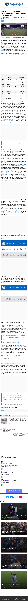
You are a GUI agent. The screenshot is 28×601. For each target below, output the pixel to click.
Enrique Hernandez (6, 101)
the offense (19, 324)
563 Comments (6, 18)
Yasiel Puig (8, 122)
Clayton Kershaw (5, 199)
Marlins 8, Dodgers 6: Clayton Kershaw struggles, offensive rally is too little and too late (19, 434)
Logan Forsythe (5, 365)
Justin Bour (18, 211)
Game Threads (22, 17)
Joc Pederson (15, 113)
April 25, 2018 (21, 342)
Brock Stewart (9, 172)
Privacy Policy (14, 598)
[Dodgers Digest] (14, 3)
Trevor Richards (11, 149)
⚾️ (14, 491)
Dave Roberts (14, 49)
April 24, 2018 (22, 147)
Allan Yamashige (6, 17)
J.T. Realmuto (9, 211)
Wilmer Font (4, 345)
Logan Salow (16, 346)
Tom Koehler (19, 363)
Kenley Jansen (6, 47)
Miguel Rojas (18, 210)
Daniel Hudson (5, 368)
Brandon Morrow (20, 371)
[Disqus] (14, 471)
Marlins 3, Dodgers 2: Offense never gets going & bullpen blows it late (9, 430)
